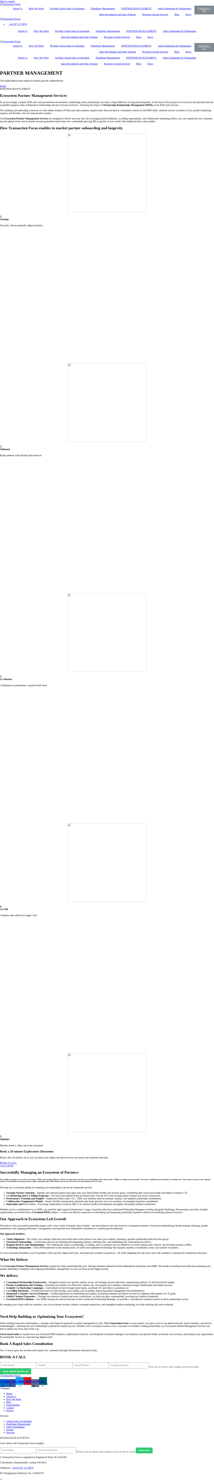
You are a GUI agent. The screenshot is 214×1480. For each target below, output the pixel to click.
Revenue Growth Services (155, 14)
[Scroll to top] (1, 1479)
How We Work (36, 8)
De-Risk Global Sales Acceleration (67, 8)
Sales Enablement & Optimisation (174, 8)
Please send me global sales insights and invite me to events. (106, 1451)
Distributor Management (103, 8)
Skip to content (7, 1)
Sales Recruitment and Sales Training (117, 14)
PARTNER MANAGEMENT (136, 8)
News (188, 14)
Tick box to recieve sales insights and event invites (174, 1366)
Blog (176, 14)
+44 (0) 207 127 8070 (22, 1468)
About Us (17, 8)
